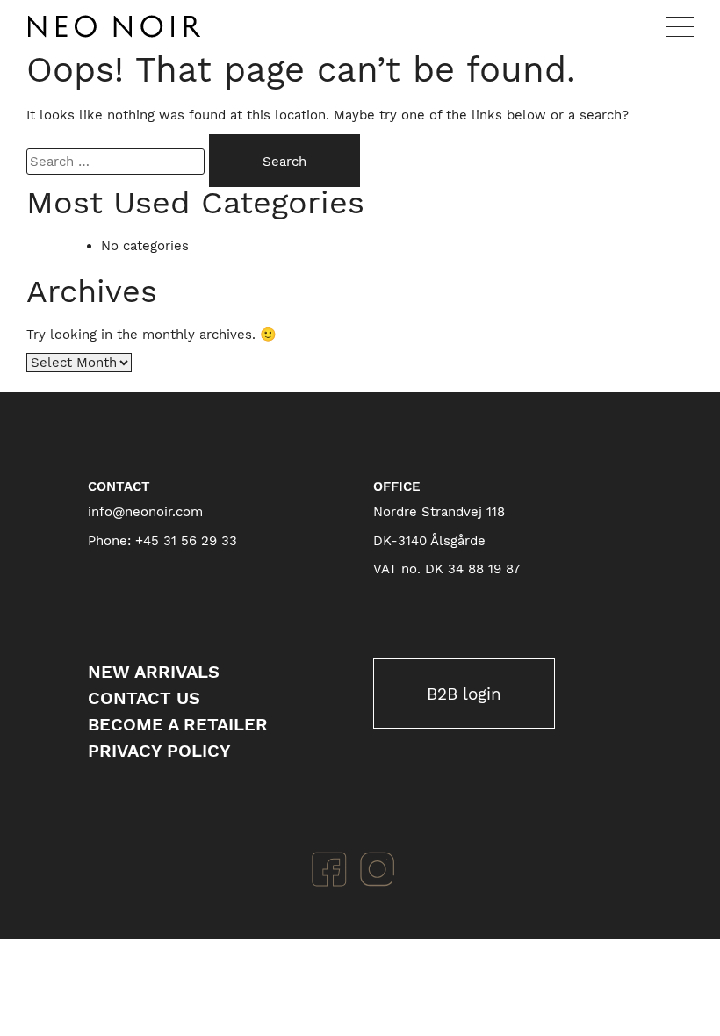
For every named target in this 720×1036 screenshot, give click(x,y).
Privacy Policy (159, 750)
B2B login (464, 694)
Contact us (144, 698)
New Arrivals (154, 671)
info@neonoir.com (145, 512)
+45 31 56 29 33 (186, 541)
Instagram (377, 869)
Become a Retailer (178, 724)
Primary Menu (680, 26)
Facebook (329, 869)
